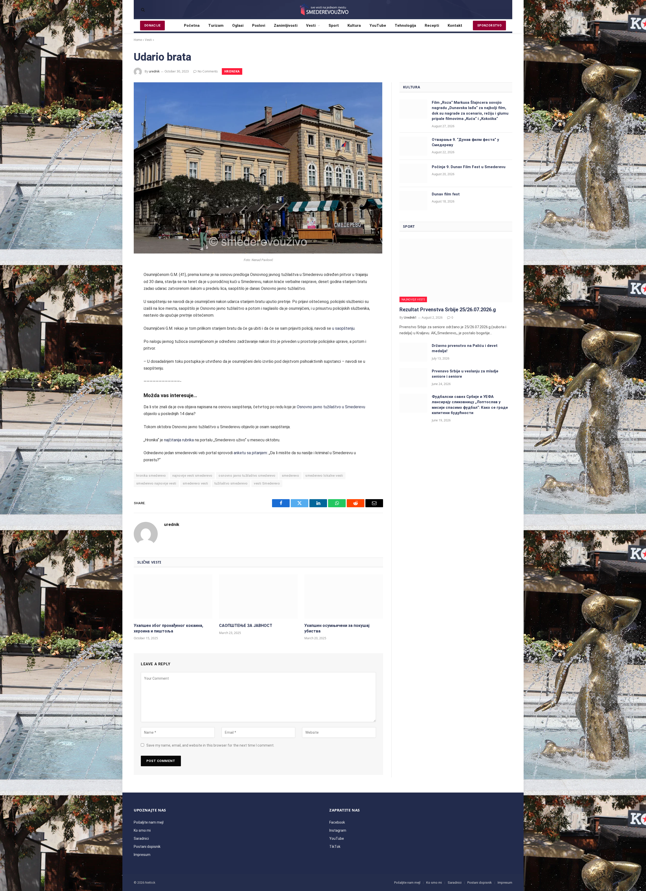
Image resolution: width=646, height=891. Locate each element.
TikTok (334, 847)
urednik (154, 71)
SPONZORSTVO (489, 25)
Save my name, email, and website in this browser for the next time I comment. (210, 745)
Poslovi (258, 25)
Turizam (216, 25)
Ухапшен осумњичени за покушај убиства (336, 628)
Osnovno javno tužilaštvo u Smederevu (331, 406)
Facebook (337, 822)
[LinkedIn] (117, 315)
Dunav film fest (446, 194)
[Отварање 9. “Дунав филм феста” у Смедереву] (413, 146)
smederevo (290, 475)
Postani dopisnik (147, 847)
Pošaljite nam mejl (149, 822)
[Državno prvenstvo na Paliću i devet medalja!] (413, 352)
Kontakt (455, 25)
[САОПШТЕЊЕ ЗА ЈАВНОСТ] (258, 596)
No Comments (208, 71)
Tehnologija (405, 25)
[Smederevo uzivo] (323, 9)
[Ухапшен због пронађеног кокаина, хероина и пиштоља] (173, 596)
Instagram (337, 830)
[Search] (142, 9)
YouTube (377, 25)
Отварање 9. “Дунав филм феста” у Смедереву (465, 142)
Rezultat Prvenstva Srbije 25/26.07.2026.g (447, 310)
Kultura (354, 25)
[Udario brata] (258, 252)
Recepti (432, 25)
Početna (192, 25)
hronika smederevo (151, 475)
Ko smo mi (142, 830)
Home (138, 40)
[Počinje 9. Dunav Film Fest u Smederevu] (413, 173)
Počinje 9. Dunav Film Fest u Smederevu (468, 167)
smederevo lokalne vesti (324, 475)
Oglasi (238, 25)
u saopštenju (343, 328)
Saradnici (141, 838)
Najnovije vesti (413, 299)
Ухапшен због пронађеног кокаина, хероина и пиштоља (168, 628)
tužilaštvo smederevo (231, 483)
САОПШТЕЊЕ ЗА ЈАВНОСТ (245, 625)
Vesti (311, 25)
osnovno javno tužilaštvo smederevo (247, 475)
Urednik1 (410, 317)
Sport (334, 25)
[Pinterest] (117, 329)
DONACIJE (152, 25)
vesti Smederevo (267, 483)
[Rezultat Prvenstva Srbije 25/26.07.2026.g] (455, 270)
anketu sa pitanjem (250, 452)
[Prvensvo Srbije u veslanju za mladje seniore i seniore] (413, 377)
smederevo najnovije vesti (156, 483)
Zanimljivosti (286, 25)
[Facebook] (117, 289)
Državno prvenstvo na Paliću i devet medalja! (465, 348)
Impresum (142, 855)
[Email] (117, 342)
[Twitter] (117, 302)
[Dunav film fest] (413, 200)
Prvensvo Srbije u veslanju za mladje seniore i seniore (465, 374)
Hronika (232, 71)
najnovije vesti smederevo (192, 475)
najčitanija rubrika (179, 440)
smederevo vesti (195, 483)
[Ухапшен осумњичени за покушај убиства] (343, 596)
